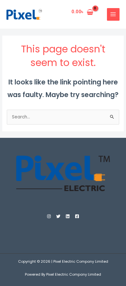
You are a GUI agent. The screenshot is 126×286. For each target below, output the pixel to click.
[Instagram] (49, 216)
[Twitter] (58, 216)
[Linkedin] (67, 216)
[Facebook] (77, 216)
